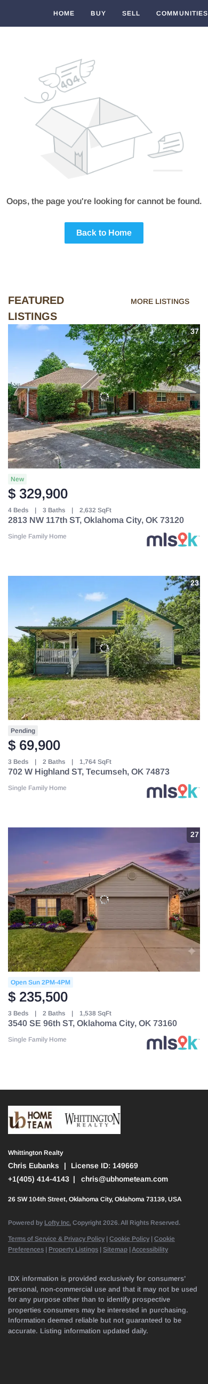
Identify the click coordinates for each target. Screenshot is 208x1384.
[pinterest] (184, 1346)
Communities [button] (182, 13)
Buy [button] (98, 13)
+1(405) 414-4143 (38, 1179)
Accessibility (150, 1249)
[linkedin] (34, 1346)
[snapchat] (162, 1346)
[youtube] (141, 1346)
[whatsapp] (34, 1362)
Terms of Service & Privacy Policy (56, 1238)
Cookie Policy (129, 1238)
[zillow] (77, 1346)
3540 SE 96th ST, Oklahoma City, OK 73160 (92, 1023)
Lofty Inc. (57, 1222)
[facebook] (13, 1346)
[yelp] (98, 1346)
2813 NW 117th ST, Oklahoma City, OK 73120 (96, 520)
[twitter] (56, 1346)
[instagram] (120, 1346)
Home (64, 13)
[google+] (13, 1362)
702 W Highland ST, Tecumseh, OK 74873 (89, 771)
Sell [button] (131, 13)
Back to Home (104, 232)
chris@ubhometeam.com (124, 1179)
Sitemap (115, 1249)
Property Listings (73, 1249)
